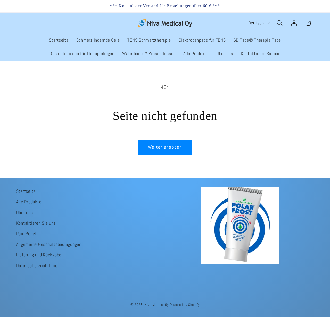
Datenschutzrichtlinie (36, 265)
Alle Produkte (29, 202)
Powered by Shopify (185, 305)
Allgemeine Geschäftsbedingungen (48, 244)
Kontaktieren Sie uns (36, 223)
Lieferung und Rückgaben (40, 255)
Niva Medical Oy (157, 305)
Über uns (24, 212)
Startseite (26, 191)
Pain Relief (26, 233)
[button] (280, 23)
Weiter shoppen (165, 147)
